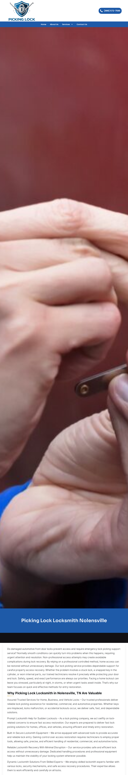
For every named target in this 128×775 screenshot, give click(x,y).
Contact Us (82, 24)
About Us (54, 24)
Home (43, 24)
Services (66, 24)
